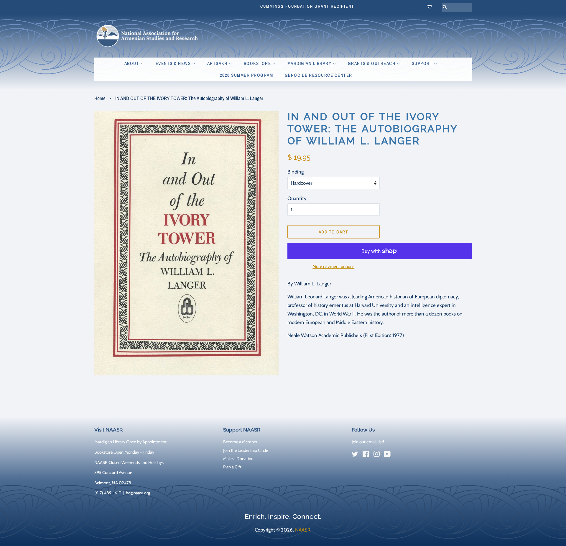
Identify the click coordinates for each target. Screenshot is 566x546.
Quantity (297, 198)
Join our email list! (368, 441)
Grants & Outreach (372, 63)
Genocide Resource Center (318, 75)
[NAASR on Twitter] (355, 455)
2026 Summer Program (246, 75)
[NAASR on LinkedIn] (398, 455)
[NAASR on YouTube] (387, 455)
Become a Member (240, 441)
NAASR (302, 530)
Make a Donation (238, 458)
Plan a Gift (232, 467)
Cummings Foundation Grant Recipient (307, 6)
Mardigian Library (310, 63)
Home (100, 98)
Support (423, 63)
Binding (295, 172)
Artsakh (218, 63)
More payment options (333, 266)
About (132, 63)
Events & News (174, 63)
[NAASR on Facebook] (365, 455)
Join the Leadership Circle (245, 450)
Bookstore (258, 63)
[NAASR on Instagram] (376, 455)
